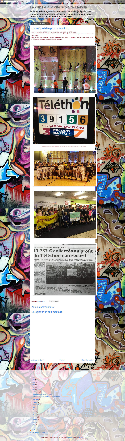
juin (34, 407)
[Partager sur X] (54, 301)
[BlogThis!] (52, 301)
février (35, 417)
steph (33, 430)
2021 (33, 377)
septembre (36, 404)
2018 (33, 385)
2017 (33, 387)
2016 (33, 390)
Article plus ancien (87, 360)
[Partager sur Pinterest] (58, 301)
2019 (33, 382)
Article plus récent (37, 360)
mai (34, 409)
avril (34, 412)
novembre (36, 399)
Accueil (62, 360)
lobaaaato (69, 437)
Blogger (81, 437)
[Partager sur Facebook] (56, 301)
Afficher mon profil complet (37, 432)
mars (35, 414)
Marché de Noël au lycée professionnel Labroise (46, 396)
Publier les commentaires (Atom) (66, 365)
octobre (35, 402)
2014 (33, 425)
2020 (33, 380)
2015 (33, 422)
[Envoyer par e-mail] (50, 301)
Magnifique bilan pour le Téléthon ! (42, 394)
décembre (36, 392)
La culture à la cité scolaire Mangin (58, 7)
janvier (35, 419)
